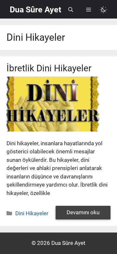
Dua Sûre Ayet (35, 9)
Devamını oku (83, 212)
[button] (71, 10)
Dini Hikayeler (31, 213)
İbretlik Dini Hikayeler (48, 68)
